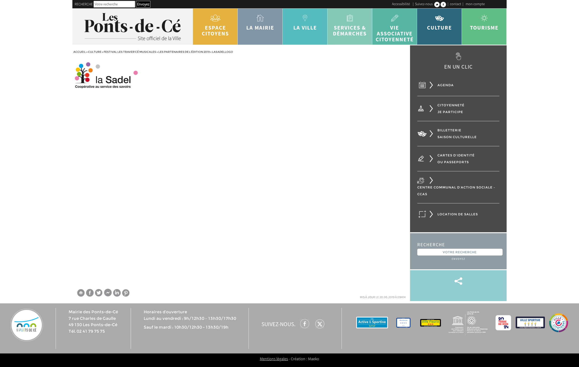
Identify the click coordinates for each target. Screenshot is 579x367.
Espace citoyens (215, 30)
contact (455, 4)
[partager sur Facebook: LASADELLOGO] (90, 292)
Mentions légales (274, 358)
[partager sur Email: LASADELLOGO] (81, 293)
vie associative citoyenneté (395, 33)
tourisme (484, 27)
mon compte (475, 4)
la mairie (260, 27)
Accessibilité (401, 4)
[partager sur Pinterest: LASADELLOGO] (126, 293)
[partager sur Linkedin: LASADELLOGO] (117, 293)
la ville (305, 27)
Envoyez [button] (143, 4)
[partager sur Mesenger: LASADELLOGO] (108, 293)
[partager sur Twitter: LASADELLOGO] (99, 292)
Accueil (79, 51)
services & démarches (350, 30)
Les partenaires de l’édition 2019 (184, 51)
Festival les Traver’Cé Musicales (130, 51)
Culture (439, 27)
